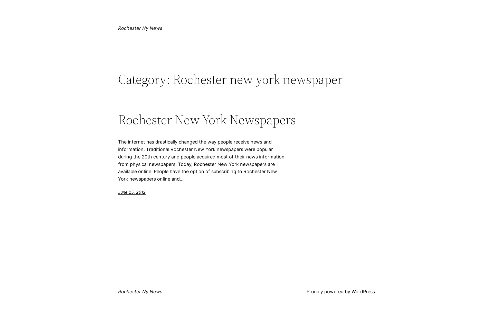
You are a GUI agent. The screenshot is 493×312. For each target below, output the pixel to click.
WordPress (363, 291)
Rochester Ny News (140, 28)
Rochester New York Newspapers (207, 119)
